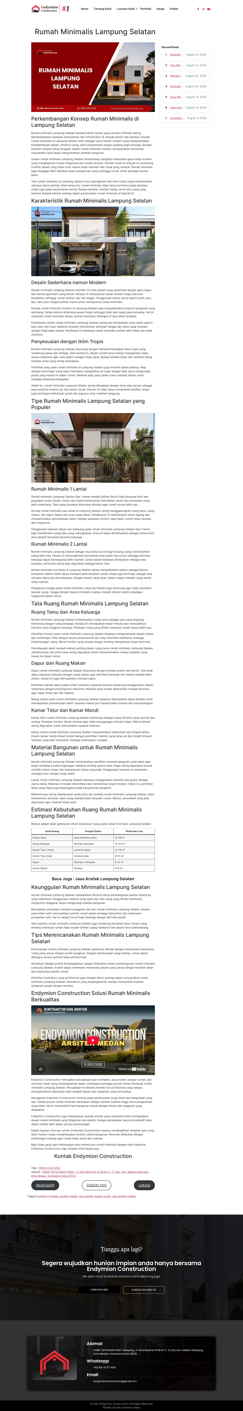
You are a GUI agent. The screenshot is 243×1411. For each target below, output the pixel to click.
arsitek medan (69, 1196)
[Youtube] (208, 9)
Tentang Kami (102, 8)
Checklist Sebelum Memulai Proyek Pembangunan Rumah (177, 118)
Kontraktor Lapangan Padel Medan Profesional (176, 86)
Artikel (174, 8)
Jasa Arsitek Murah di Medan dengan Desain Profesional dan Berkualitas (177, 107)
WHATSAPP (45, 1185)
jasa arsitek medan (124, 1196)
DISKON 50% (97, 1185)
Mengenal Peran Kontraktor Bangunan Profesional (176, 75)
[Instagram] (203, 9)
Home (84, 8)
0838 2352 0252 (49, 1168)
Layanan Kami (126, 8)
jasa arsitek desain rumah (95, 1196)
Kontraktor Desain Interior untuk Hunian (177, 54)
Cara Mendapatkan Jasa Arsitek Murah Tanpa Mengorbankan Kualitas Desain (177, 97)
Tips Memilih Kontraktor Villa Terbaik (177, 65)
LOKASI (144, 1185)
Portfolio (145, 8)
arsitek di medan (48, 1196)
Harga (160, 8)
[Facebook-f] (198, 9)
